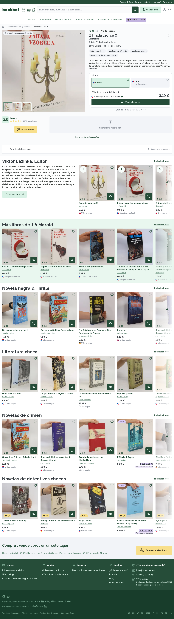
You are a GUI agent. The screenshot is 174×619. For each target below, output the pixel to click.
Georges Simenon (86, 463)
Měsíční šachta (125, 393)
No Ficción (45, 19)
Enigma (121, 330)
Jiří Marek (44, 524)
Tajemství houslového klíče (56, 266)
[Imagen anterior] (5, 73)
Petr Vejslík (45, 463)
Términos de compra (10, 613)
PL (171, 613)
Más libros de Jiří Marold (27, 224)
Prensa (113, 574)
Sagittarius (85, 520)
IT (153, 613)
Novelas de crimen (22, 415)
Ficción (31, 19)
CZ (129, 613)
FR (162, 613)
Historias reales (63, 19)
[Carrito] (169, 9)
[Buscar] (135, 10)
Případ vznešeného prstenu (132, 203)
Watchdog (8, 574)
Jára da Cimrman (124, 527)
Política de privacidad (49, 613)
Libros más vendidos (13, 570)
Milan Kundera (85, 400)
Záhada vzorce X (99, 92)
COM (148, 613)
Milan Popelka (8, 524)
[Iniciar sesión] (164, 9)
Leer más (93, 68)
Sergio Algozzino (48, 333)
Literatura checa (20, 351)
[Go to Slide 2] (17, 106)
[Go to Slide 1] (7, 106)
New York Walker (11, 393)
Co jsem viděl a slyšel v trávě (57, 393)
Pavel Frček (84, 270)
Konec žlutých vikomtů (91, 266)
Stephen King (8, 333)
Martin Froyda (8, 397)
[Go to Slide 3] (27, 106)
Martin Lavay (122, 397)
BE (166, 613)
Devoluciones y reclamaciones (88, 570)
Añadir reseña (108, 31)
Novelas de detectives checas (34, 478)
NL (157, 613)
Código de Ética (67, 613)
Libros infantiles (85, 19)
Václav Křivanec (85, 524)
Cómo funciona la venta (55, 574)
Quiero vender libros (53, 570)
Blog (111, 578)
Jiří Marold (94, 39)
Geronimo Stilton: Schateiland (57, 330)
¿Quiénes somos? (118, 570)
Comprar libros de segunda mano (20, 578)
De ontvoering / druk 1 (15, 330)
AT (138, 613)
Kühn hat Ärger (125, 457)
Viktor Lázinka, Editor (24, 161)
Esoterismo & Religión (110, 19)
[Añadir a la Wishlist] (169, 35)
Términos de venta (30, 613)
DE (142, 613)
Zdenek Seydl (47, 397)
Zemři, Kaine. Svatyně (14, 520)
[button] (43, 71)
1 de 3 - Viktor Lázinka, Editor (102, 42)
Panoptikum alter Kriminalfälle (58, 520)
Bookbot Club (116, 582)
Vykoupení (161, 520)
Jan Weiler (121, 460)
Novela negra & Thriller (26, 288)
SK (133, 613)
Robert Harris (122, 333)
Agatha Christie (85, 336)
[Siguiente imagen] (81, 73)
